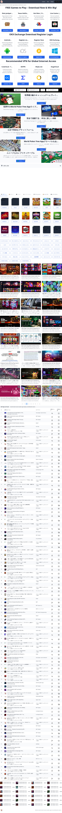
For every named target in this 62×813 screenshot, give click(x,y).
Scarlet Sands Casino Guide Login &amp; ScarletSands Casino (13, 4)
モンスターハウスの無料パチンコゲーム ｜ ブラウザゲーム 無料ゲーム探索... (20, 623)
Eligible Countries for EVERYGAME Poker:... (15, 696)
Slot (48, 1)
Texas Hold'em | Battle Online (23, 13)
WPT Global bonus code (12, 628)
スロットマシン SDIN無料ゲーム (13, 675)
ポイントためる (10, 679)
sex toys (8, 427)
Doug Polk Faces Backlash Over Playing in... (16, 654)
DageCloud (55, 67)
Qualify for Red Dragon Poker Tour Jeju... (15, 419)
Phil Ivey (9, 767)
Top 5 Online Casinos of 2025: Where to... (15, 565)
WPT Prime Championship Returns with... (15, 602)
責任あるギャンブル (36, 248)
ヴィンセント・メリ (11, 591)
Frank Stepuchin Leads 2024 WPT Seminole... (16, 598)
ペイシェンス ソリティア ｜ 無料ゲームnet (15, 667)
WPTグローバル (10, 760)
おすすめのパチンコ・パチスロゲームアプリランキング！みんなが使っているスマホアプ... (20, 763)
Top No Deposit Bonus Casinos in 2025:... (15, 546)
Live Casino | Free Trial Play (55, 13)
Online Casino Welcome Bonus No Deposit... (16, 511)
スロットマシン (26, 241)
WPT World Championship (12, 613)
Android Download (7, 40)
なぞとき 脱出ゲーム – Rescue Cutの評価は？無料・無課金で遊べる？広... (19, 595)
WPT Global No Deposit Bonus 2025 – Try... (15, 714)
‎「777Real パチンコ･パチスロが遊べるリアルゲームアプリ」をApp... (20, 577)
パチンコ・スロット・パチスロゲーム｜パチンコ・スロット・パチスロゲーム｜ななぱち (20, 515)
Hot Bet (25, 207)
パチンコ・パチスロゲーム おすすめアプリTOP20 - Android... (19, 466)
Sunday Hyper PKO (11, 470)
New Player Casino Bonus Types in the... (15, 496)
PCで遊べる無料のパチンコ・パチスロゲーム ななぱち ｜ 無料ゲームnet (20, 639)
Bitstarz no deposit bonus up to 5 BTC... (15, 711)
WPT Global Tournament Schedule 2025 (15, 535)
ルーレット (47, 241)
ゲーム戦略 (5, 252)
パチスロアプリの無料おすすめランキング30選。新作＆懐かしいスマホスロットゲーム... (20, 704)
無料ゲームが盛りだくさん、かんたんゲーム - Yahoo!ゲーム (18, 722)
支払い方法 (15, 256)
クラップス (57, 244)
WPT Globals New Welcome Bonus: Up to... (15, 732)
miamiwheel (36, 221)
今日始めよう (41, 103)
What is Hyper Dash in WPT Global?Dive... (15, 699)
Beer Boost (36, 207)
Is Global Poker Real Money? (13, 661)
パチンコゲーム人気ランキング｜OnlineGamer (16, 650)
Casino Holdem (26, 235)
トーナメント (15, 252)
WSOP (8, 424)
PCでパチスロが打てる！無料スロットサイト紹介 (16, 562)
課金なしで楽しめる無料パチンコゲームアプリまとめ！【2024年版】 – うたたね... (20, 444)
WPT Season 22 (10, 606)
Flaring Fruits (5, 221)
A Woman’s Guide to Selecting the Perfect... (16, 426)
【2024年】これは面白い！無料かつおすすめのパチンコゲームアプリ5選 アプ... (20, 634)
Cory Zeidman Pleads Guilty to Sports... (15, 538)
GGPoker (9, 745)
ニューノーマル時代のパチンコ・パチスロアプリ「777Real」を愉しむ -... (20, 480)
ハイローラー (46, 248)
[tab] (3, 194)
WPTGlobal (9, 509)
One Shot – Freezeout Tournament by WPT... (16, 729)
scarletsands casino (26, 260)
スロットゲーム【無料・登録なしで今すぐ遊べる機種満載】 (18, 504)
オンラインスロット (47, 244)
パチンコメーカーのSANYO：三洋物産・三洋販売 (16, 770)
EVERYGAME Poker (11, 697)
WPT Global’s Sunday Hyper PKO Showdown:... (16, 469)
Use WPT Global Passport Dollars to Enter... (16, 488)
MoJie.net (38, 67)
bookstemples (47, 221)
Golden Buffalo (5, 207)
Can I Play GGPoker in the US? (13, 744)
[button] (24, 404)
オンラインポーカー (26, 252)
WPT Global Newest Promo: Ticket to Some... (16, 476)
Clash (57, 207)
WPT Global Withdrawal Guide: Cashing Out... (16, 736)
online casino (10, 512)
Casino (43, 1)
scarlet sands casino (5, 260)
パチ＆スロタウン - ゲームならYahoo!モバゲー (16, 580)
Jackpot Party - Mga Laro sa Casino (47, 235)
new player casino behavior (12, 658)
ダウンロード (58, 1)
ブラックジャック (36, 241)
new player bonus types (12, 498)
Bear (47, 207)
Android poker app (11, 683)
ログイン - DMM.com (11, 429)
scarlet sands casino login (16, 260)
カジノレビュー (57, 248)
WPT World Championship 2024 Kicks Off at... (16, 612)
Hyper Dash (9, 701)
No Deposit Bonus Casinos (12, 547)
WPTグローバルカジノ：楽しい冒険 (14, 758)
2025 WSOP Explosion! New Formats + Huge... (16, 448)
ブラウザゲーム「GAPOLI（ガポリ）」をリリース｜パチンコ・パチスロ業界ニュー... (20, 755)
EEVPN (23, 67)
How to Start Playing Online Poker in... (15, 473)
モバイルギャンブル (26, 248)
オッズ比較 (47, 252)
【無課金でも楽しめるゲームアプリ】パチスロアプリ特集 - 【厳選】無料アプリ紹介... (20, 485)
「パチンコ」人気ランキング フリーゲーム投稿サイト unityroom (19, 587)
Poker (52, 1)
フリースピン (4, 256)
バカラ (5, 244)
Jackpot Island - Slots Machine (58, 235)
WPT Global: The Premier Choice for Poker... (16, 686)
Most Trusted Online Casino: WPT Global (15, 416)
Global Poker (9, 662)
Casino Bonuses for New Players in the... (15, 412)
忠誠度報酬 (36, 256)
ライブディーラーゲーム (16, 244)
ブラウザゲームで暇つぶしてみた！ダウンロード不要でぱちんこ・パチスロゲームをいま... (20, 740)
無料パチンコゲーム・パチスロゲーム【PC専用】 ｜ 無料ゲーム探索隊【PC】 (20, 550)
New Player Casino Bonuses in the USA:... (15, 657)
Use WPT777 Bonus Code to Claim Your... (15, 627)
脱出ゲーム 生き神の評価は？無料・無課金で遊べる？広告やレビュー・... (20, 672)
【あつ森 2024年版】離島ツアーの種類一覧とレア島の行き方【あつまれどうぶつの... (20, 452)
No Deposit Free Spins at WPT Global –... (15, 725)
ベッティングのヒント (37, 252)
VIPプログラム (15, 248)
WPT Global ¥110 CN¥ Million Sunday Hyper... (16, 455)
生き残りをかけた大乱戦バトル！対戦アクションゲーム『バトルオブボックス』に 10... (20, 555)
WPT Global (9, 417)
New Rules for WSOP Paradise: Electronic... (16, 423)
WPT (8, 570)
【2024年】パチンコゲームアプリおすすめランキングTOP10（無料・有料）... (20, 774)
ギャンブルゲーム (15, 241)
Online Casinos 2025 (11, 566)
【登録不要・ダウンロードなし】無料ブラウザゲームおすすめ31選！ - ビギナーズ (20, 493)
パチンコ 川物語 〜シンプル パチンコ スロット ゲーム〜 (18, 777)
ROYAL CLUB (36, 235)
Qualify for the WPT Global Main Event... (15, 531)
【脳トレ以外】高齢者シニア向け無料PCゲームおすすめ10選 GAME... (20, 558)
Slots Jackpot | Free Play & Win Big (7, 13)
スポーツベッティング (37, 244)
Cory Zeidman (10, 539)
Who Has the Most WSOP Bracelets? (14, 615)
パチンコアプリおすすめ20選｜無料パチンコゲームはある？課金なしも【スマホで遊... (20, 573)
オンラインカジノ (4, 241)
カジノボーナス (5, 248)
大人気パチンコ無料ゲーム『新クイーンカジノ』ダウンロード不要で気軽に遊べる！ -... (20, 718)
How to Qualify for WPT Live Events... (14, 689)
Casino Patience (58, 221)
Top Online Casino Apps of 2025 (13, 747)
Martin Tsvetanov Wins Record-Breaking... (15, 459)
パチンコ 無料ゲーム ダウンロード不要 (14, 431)
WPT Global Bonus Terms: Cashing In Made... (16, 433)
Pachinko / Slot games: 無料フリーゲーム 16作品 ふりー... (18, 436)
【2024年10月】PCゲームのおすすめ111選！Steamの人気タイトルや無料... (20, 501)
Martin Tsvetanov (10, 460)
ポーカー (57, 241)
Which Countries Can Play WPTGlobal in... (15, 508)
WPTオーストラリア (11, 610)
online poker (9, 441)
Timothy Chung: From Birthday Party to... (15, 569)
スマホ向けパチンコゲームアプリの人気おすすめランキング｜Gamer (20, 462)
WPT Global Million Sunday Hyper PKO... (15, 750)
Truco (15, 207)
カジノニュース (47, 256)
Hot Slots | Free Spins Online (39, 13)
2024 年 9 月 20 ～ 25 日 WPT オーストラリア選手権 (17, 608)
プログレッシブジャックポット (26, 244)
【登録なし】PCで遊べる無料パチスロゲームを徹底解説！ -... (19, 664)
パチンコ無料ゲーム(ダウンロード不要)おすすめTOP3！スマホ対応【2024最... (20, 542)
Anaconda (15, 221)
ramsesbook (26, 221)
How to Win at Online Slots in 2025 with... (15, 630)
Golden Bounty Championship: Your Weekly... (16, 707)
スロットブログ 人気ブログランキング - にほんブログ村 (18, 528)
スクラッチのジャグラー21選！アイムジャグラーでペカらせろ (19, 692)
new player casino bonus (12, 414)
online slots (9, 631)
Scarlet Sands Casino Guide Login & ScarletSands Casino (49, 810)
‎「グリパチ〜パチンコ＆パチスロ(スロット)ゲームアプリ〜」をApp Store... (20, 520)
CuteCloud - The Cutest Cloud (7, 67)
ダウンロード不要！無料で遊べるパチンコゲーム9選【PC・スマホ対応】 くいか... (20, 647)
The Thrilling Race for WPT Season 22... (15, 605)
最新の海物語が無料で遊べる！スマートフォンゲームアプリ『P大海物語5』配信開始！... (20, 524)
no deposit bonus (10, 712)
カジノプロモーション (58, 252)
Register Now (39, 40)
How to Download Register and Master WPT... (16, 619)
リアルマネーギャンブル (58, 256)
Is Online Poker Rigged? (12, 440)
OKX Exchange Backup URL (55, 40)
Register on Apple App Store (23, 40)
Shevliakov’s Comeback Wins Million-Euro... (16, 583)
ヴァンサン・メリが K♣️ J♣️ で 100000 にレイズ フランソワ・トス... (20, 590)
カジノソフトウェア (26, 256)
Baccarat (15, 235)
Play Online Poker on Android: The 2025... (15, 682)
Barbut (4, 235)
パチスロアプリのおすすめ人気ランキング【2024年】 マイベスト (19, 642)
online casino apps (11, 748)
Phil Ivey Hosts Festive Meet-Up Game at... (15, 766)
